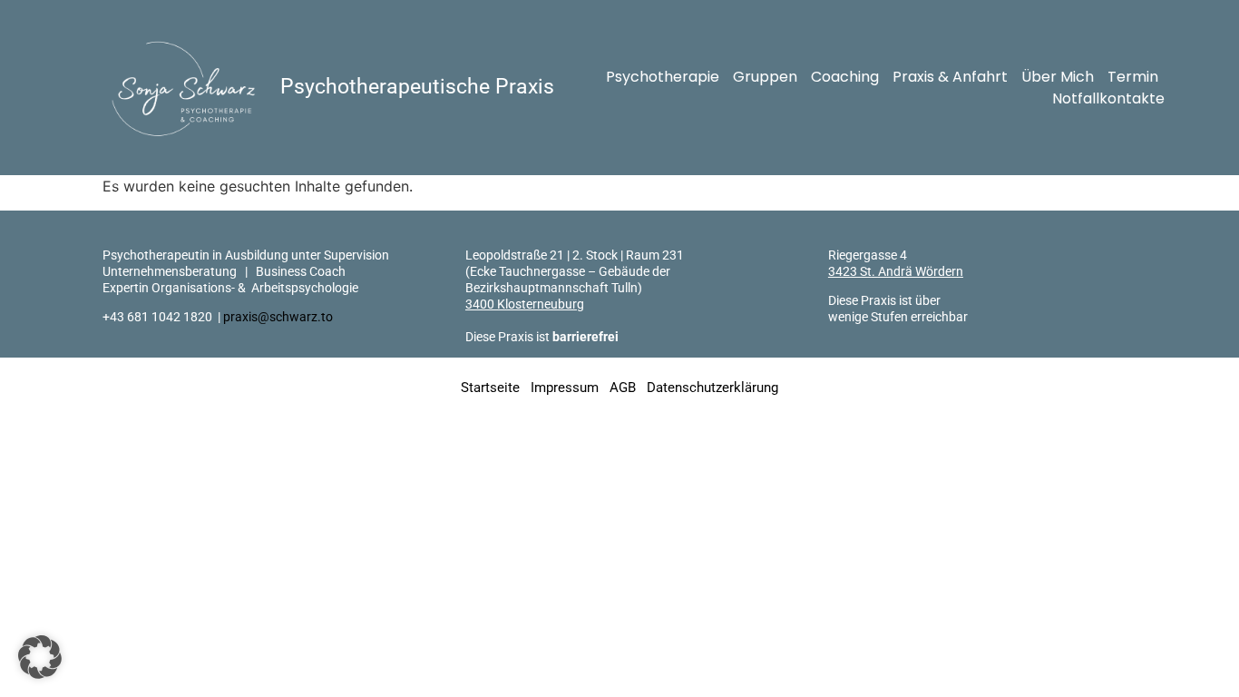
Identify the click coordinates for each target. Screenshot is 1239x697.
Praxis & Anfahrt (950, 76)
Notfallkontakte (1108, 98)
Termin (1132, 76)
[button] (40, 657)
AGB (623, 387)
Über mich (1057, 76)
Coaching (845, 76)
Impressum (565, 387)
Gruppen (765, 76)
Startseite (490, 387)
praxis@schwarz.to (278, 316)
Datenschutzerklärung (712, 387)
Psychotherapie (662, 76)
